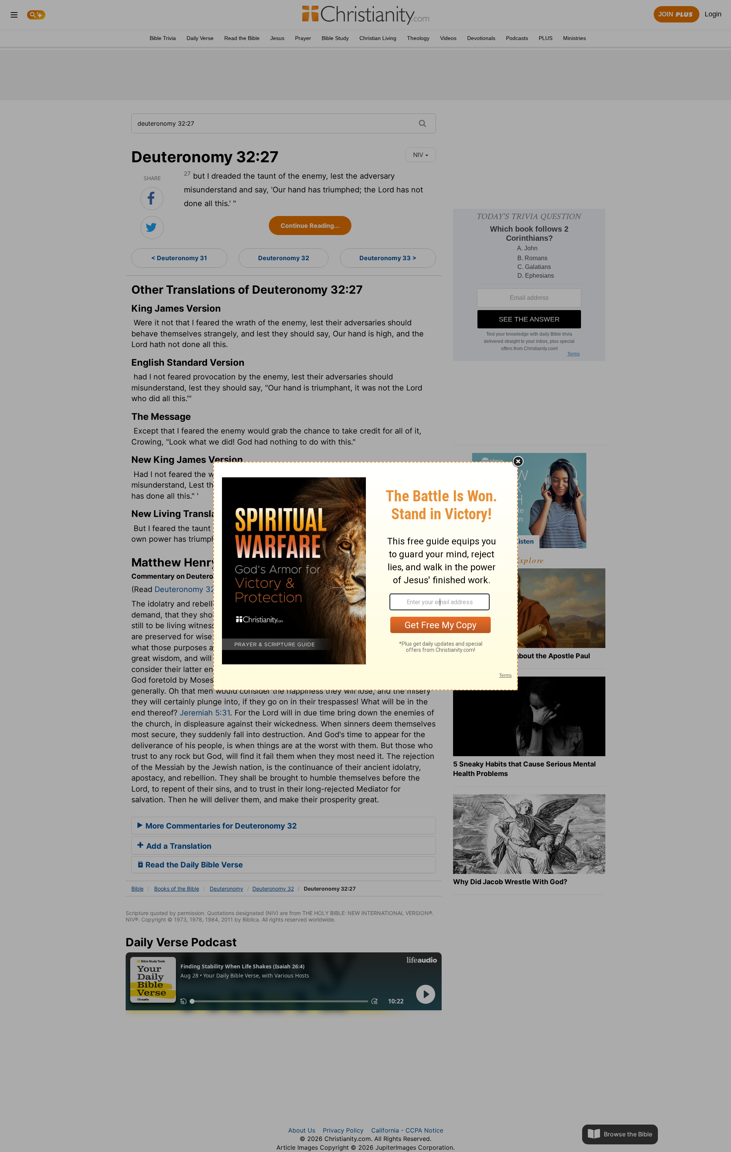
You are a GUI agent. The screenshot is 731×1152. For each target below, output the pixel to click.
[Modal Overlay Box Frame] (365, 576)
